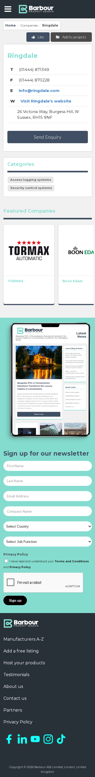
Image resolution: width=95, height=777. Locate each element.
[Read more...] (28, 250)
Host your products (24, 662)
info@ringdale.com (39, 90)
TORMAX (15, 281)
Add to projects (73, 37)
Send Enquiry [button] (47, 137)
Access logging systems (30, 180)
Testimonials (16, 674)
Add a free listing (21, 651)
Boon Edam (73, 281)
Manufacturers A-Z (23, 639)
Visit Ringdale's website (46, 101)
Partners (12, 710)
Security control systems (31, 188)
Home (10, 25)
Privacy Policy (15, 554)
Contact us (14, 698)
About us (13, 686)
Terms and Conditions (72, 561)
